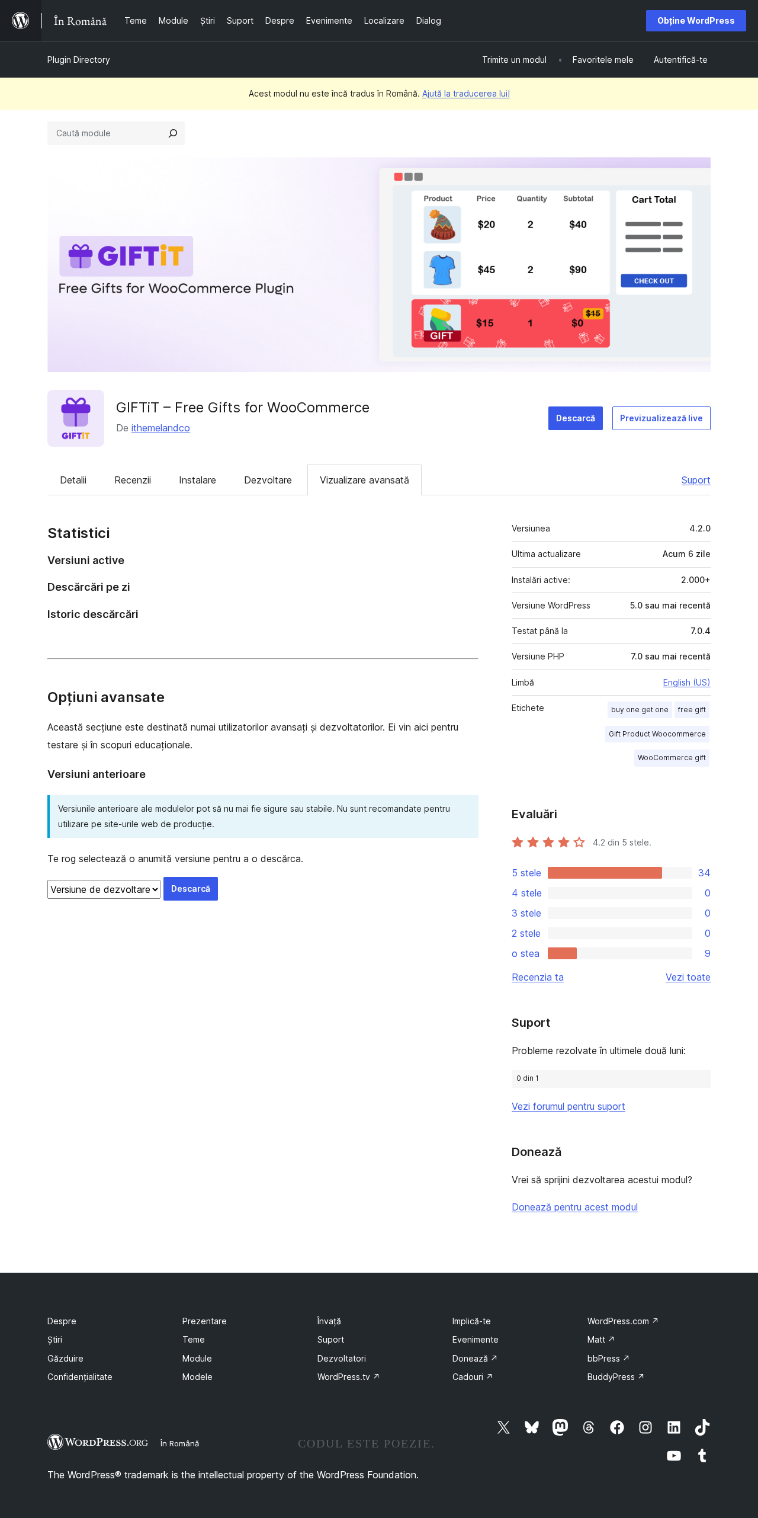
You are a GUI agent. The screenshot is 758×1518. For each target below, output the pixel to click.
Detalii (73, 480)
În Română (179, 1443)
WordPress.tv (348, 1377)
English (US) (687, 682)
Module (197, 1358)
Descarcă (575, 418)
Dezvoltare (268, 480)
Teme (193, 1339)
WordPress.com (623, 1321)
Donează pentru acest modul (575, 1207)
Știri (54, 1339)
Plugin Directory (78, 60)
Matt (601, 1339)
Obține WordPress (696, 20)
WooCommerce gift (672, 757)
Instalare (197, 480)
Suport (696, 480)
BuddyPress (616, 1377)
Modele (197, 1377)
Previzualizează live (661, 418)
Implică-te (471, 1321)
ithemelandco (160, 428)
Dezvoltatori (341, 1358)
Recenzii (132, 480)
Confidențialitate (80, 1377)
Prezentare (204, 1321)
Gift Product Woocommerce (657, 733)
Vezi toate (688, 977)
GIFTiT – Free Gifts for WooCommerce (243, 407)
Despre (61, 1321)
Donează (475, 1358)
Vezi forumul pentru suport (568, 1106)
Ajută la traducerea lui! (466, 93)
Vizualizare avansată (364, 480)
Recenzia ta (538, 977)
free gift (692, 709)
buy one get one (640, 709)
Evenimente (475, 1339)
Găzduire (65, 1358)
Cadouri (472, 1377)
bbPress (608, 1358)
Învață (329, 1321)
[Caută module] (173, 133)
